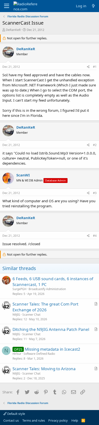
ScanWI (23, 175)
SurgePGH (19, 289)
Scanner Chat (31, 315)
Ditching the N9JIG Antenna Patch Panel (50, 329)
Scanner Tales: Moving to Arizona (44, 368)
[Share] (88, 67)
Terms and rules (33, 420)
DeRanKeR (13, 30)
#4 (95, 236)
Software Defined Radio (39, 354)
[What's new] (93, 5)
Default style (15, 413)
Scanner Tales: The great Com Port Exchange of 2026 (45, 307)
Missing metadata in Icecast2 (52, 349)
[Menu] (6, 6)
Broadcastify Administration (47, 289)
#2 (95, 145)
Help (74, 420)
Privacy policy (58, 420)
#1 (95, 67)
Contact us (11, 420)
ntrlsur (16, 354)
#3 (95, 193)
